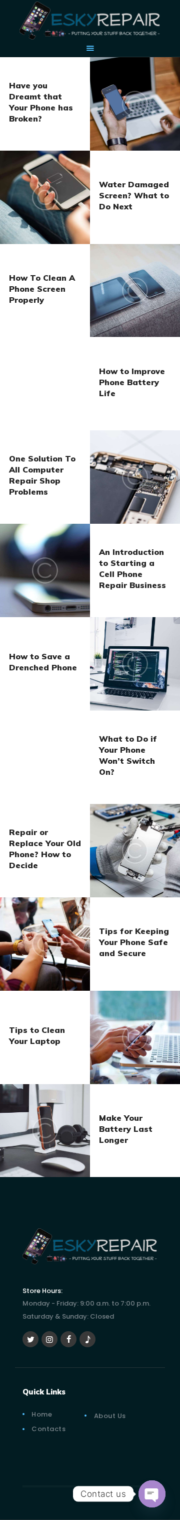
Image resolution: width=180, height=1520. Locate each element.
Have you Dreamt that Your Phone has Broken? (41, 102)
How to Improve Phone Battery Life (132, 382)
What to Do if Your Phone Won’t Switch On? (128, 755)
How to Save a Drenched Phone (43, 661)
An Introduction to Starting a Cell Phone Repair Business (132, 568)
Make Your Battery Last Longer (125, 1129)
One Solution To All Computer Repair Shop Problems (42, 475)
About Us (110, 1416)
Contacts (49, 1429)
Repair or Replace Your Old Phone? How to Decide (45, 848)
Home (42, 1414)
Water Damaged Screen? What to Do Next (134, 195)
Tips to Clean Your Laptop (37, 1035)
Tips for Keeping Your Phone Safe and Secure (134, 942)
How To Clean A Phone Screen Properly (42, 289)
